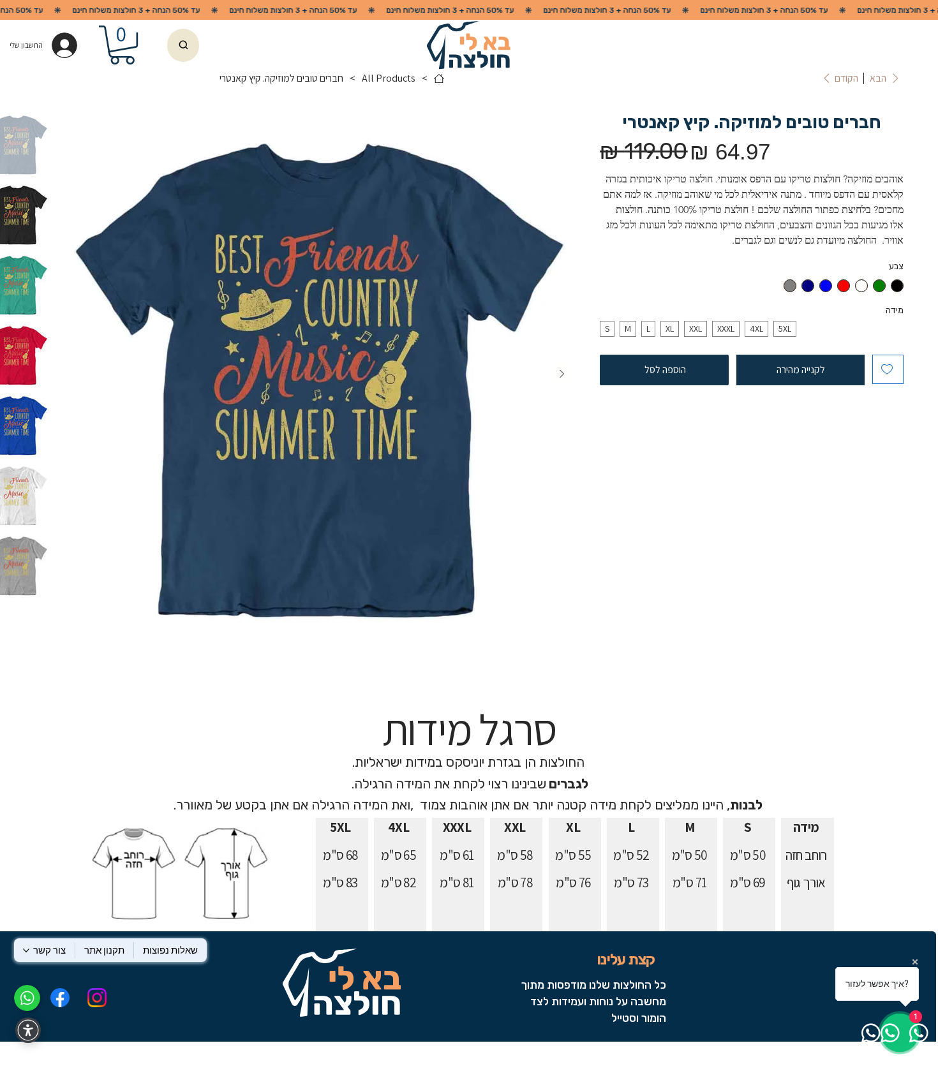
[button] (122, 45)
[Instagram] (97, 997)
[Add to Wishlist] (888, 369)
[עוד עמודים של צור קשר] (26, 950)
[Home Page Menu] (439, 78)
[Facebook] (59, 997)
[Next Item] (561, 374)
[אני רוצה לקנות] (183, 45)
